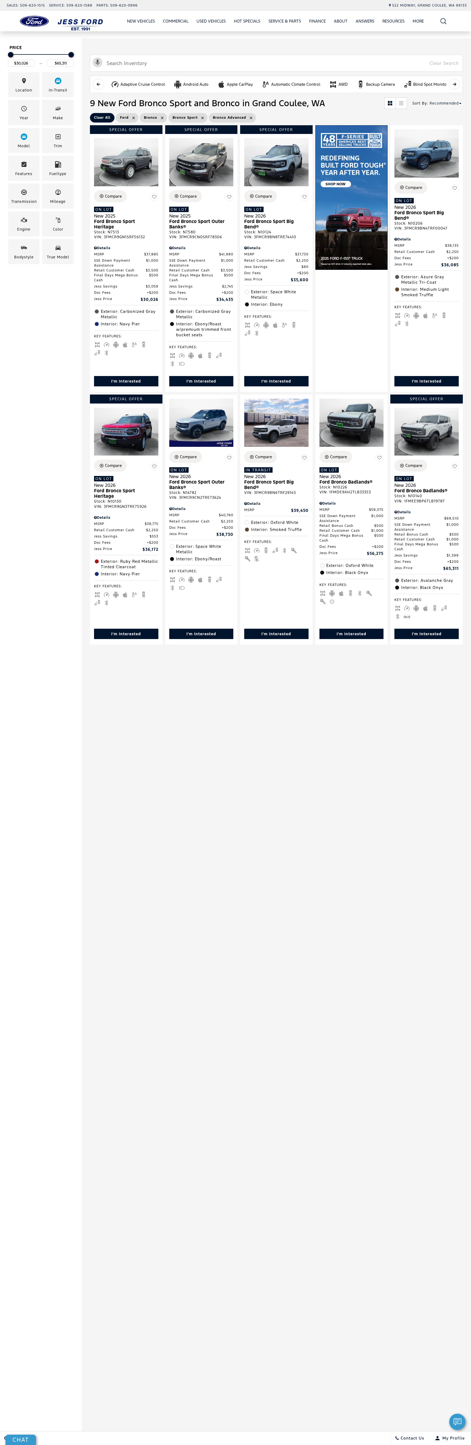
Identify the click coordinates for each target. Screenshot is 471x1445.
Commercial (175, 21)
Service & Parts (284, 21)
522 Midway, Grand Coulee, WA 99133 (429, 5)
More (418, 22)
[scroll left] (98, 84)
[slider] (10, 54)
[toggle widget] (457, 1422)
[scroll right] (454, 84)
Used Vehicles (211, 21)
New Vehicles (141, 21)
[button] (443, 21)
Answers (365, 21)
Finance (317, 21)
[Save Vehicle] (154, 197)
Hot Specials (247, 21)
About (341, 21)
